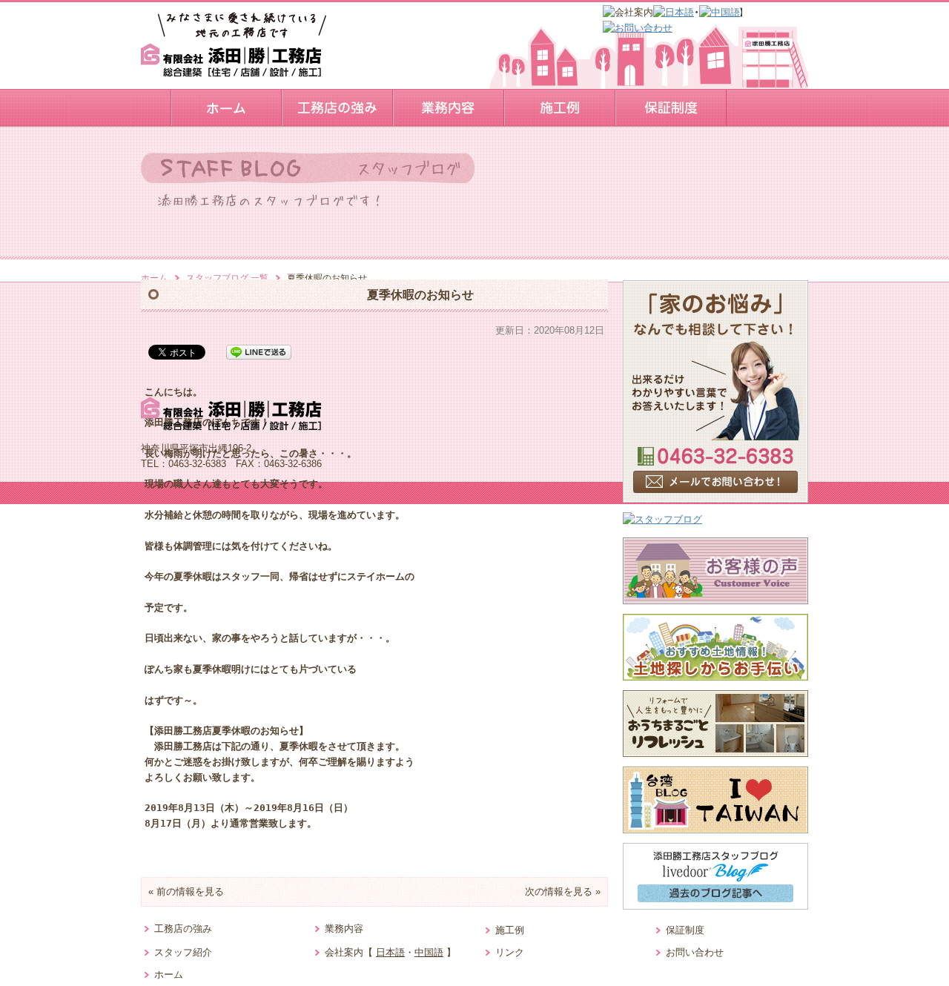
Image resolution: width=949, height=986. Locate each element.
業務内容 (344, 928)
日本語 (390, 952)
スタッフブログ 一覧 (227, 278)
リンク (509, 952)
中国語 (428, 952)
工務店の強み (183, 928)
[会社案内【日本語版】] (673, 12)
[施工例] (559, 107)
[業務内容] (448, 107)
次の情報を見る (558, 891)
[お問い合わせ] (637, 27)
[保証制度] (671, 107)
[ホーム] (226, 107)
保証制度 (685, 930)
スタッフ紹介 (183, 952)
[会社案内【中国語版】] (719, 12)
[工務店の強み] (337, 107)
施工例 (509, 930)
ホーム (154, 278)
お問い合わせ (695, 952)
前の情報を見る (190, 891)
